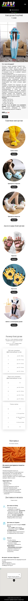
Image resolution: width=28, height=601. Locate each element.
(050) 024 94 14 (15, 10)
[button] (14, 580)
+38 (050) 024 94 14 (6, 562)
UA (14, 12)
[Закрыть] (19, 574)
